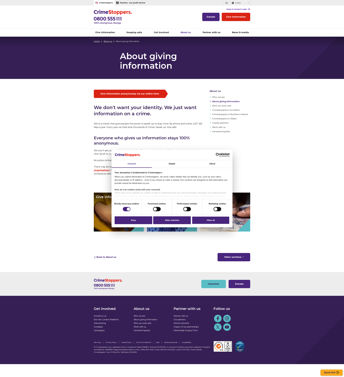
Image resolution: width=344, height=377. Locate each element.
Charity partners (220, 123)
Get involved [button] (161, 32)
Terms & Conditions (143, 342)
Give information (236, 17)
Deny (133, 220)
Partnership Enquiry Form (186, 330)
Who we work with (221, 105)
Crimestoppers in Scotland (225, 110)
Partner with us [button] (211, 32)
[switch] (157, 209)
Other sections (233, 257)
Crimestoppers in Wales (224, 118)
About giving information (226, 101)
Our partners (179, 319)
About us (108, 41)
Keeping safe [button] (134, 32)
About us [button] (185, 32)
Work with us (218, 127)
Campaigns (99, 330)
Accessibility (186, 342)
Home (97, 41)
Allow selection (172, 220)
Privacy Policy (111, 342)
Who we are (218, 97)
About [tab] (212, 164)
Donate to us (100, 316)
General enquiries (221, 131)
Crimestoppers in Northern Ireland (230, 114)
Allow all (211, 220)
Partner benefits (181, 323)
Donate (211, 17)
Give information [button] (105, 32)
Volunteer (213, 284)
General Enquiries (142, 330)
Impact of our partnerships (186, 327)
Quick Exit (329, 372)
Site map (97, 342)
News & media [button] (240, 32)
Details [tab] (172, 164)
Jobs (157, 342)
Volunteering (100, 323)
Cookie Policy (126, 342)
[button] (226, 3)
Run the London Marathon (106, 319)
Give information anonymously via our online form (129, 93)
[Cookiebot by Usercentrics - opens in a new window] (218, 155)
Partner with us (181, 316)
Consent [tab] (132, 164)
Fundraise (98, 327)
